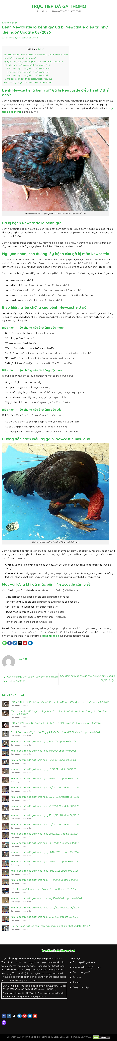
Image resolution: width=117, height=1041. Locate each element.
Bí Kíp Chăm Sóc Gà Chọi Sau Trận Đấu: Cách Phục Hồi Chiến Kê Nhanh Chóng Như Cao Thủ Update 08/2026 (59, 713)
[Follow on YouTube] (35, 1016)
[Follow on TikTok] (14, 1016)
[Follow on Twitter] (19, 1016)
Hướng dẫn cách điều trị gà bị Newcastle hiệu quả (28, 78)
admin (35, 38)
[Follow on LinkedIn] (29, 1016)
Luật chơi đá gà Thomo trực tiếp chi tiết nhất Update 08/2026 (43, 889)
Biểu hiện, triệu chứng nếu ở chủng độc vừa (28, 72)
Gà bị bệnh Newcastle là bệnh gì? (20, 58)
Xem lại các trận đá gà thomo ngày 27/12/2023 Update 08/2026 (45, 797)
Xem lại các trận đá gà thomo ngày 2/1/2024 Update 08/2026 (43, 760)
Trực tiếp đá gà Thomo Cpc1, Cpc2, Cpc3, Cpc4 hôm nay (52, 1037)
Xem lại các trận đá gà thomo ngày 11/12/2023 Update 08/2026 (44, 880)
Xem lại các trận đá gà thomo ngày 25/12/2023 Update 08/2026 (45, 806)
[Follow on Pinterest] (24, 1016)
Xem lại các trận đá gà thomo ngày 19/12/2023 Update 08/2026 (44, 852)
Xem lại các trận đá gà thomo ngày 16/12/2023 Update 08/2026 (44, 870)
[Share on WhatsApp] (4, 643)
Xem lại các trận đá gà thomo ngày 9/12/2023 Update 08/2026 (44, 917)
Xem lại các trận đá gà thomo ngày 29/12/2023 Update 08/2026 (45, 787)
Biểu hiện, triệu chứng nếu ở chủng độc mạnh (29, 68)
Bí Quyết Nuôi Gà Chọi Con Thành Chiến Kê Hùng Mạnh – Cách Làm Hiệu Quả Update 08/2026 (60, 702)
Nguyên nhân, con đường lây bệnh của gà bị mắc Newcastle (33, 61)
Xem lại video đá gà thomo (87, 967)
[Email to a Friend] (20, 643)
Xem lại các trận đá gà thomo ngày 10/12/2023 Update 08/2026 (45, 907)
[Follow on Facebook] (4, 1016)
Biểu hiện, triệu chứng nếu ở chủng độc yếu (28, 75)
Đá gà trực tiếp (81, 987)
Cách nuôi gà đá (9, 23)
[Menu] (4, 8)
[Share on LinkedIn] (30, 643)
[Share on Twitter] (14, 643)
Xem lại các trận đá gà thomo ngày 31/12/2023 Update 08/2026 (44, 778)
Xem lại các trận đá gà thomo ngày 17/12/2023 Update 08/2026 (44, 861)
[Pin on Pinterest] (25, 643)
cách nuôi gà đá (50, 635)
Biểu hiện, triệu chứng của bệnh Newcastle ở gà (27, 65)
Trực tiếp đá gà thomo (84, 962)
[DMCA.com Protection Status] (101, 1037)
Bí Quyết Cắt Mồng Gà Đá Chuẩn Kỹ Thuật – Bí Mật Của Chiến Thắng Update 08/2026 (55, 723)
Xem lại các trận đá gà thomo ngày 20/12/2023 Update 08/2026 (45, 843)
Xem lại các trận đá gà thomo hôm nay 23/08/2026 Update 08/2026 (47, 898)
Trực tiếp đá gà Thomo (58, 6)
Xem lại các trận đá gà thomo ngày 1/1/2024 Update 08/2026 (43, 769)
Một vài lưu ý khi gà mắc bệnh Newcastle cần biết (28, 82)
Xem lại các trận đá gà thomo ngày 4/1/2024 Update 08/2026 (43, 750)
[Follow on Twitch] (4, 1022)
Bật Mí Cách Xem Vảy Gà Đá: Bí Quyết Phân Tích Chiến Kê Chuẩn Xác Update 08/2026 (56, 732)
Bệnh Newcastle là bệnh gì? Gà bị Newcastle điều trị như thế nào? (36, 54)
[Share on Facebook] (9, 643)
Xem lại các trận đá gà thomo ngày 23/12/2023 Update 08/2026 (45, 815)
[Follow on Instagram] (9, 1016)
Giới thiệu (77, 977)
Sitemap (77, 982)
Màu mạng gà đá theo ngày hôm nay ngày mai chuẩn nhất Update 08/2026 (51, 926)
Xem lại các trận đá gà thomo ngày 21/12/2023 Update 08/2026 (44, 833)
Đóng (40, 49)
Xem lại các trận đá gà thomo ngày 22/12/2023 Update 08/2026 (45, 824)
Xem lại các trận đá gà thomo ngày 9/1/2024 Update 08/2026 (43, 741)
